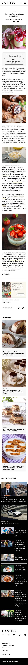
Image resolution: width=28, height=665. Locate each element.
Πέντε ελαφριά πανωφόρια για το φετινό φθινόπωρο (21, 559)
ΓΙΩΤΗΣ (14, 11)
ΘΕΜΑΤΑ (5, 350)
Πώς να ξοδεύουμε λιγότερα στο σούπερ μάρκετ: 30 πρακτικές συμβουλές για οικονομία (18, 288)
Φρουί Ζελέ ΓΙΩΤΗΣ (17, 182)
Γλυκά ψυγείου (6, 302)
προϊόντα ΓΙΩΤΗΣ (6, 169)
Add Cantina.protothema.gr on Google (13, 61)
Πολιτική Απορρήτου (8, 645)
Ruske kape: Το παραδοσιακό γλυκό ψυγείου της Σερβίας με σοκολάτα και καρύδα (13, 392)
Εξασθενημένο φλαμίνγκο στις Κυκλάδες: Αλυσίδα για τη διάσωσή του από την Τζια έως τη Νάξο (20, 616)
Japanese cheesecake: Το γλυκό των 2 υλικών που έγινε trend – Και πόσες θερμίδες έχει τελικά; (13, 467)
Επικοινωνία (5, 648)
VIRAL (4, 464)
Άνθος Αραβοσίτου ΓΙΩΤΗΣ (15, 178)
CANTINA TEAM (9, 19)
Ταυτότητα (5, 650)
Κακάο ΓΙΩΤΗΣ (6, 174)
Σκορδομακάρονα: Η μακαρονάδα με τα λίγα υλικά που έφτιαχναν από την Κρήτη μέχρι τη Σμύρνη (21, 581)
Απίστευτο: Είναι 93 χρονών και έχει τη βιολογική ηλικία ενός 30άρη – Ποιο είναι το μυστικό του (20, 546)
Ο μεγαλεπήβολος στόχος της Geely (10, 523)
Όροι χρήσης (6, 643)
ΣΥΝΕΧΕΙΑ (20, 294)
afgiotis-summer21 (7, 300)
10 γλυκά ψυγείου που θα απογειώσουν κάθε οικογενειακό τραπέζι (13, 429)
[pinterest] (14, 22)
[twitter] (18, 22)
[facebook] (10, 22)
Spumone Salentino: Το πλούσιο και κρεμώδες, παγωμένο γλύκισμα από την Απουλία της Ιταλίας (13, 353)
